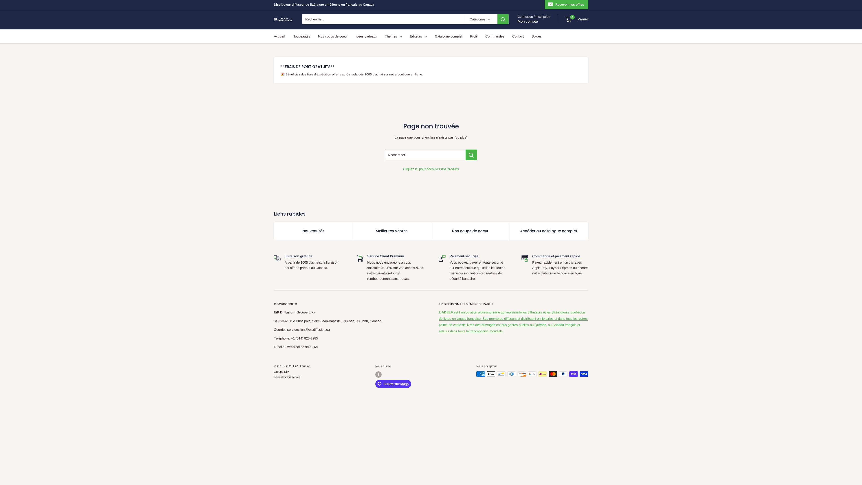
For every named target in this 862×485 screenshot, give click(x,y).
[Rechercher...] (471, 155)
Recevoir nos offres (569, 4)
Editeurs (416, 36)
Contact (518, 36)
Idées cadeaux (366, 36)
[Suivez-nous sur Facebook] (378, 374)
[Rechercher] (503, 19)
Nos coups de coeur (333, 36)
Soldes (537, 36)
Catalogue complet (448, 36)
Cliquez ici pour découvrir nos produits (431, 169)
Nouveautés (301, 36)
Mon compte (528, 21)
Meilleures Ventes (392, 231)
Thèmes (391, 36)
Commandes (494, 36)
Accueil (279, 36)
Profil (473, 36)
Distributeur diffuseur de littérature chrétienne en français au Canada (324, 4)
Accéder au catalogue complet (548, 231)
